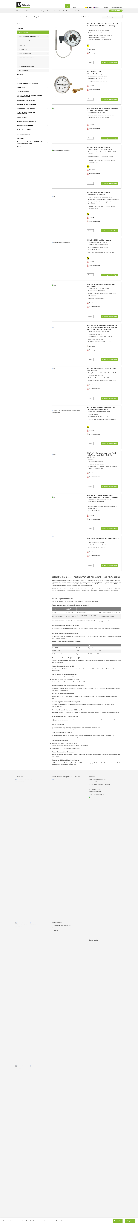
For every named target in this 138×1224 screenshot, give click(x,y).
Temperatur (29, 17)
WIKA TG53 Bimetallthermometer (98, 147)
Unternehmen (58, 10)
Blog (74, 7)
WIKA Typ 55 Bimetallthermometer (99, 240)
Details (90, 62)
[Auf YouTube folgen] (81, 7)
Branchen (34, 10)
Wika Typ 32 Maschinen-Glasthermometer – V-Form (103, 539)
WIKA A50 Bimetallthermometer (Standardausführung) (98, 73)
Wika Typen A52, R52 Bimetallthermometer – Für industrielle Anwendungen (102, 109)
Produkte (26, 10)
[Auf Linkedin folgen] (79, 7)
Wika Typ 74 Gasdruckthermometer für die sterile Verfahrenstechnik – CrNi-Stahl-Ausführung (102, 455)
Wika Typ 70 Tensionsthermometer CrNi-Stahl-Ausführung (101, 285)
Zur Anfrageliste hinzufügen (109, 62)
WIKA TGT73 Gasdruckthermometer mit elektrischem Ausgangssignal (101, 408)
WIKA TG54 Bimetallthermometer (98, 192)
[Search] (67, 6)
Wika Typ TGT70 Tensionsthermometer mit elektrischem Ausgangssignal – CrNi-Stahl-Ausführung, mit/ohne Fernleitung (102, 327)
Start (16, 17)
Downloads (69, 10)
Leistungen (42, 10)
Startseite (19, 10)
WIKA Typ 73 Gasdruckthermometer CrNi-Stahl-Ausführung (101, 370)
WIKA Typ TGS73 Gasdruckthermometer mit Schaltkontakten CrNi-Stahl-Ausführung (102, 25)
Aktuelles (50, 10)
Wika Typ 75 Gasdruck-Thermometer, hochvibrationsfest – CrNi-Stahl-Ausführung (102, 496)
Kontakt (77, 10)
